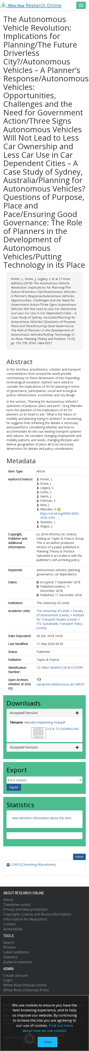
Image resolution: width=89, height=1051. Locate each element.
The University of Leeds (53, 611)
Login (8, 980)
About (8, 899)
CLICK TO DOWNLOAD (62, 729)
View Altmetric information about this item (41, 818)
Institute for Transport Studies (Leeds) (60, 617)
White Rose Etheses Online (25, 985)
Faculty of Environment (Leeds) (60, 613)
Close (47, 1042)
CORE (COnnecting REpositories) (33, 864)
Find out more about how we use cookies (47, 1028)
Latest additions (16, 952)
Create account (15, 975)
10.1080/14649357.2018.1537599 (60, 667)
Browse (9, 947)
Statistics (10, 957)
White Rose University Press (26, 990)
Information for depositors (25, 919)
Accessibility (12, 929)
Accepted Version (24, 712)
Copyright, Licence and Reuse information (37, 914)
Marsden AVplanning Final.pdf (44, 722)
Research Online (35, 5)
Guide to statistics (17, 962)
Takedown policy (16, 904)
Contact (9, 924)
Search (8, 942)
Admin (79, 857)
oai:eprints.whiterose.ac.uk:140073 (60, 684)
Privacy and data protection (25, 909)
